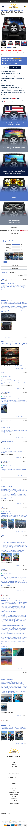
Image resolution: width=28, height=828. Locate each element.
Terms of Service (14, 798)
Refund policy (14, 800)
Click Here (14, 98)
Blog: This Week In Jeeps (14, 792)
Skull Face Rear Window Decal (7, 331)
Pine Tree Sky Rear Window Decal (7, 500)
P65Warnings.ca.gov (24, 230)
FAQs (14, 762)
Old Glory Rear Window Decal (7, 740)
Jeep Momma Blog (14, 794)
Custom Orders (14, 786)
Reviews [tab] (3, 272)
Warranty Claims (14, 768)
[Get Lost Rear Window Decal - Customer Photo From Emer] (7, 258)
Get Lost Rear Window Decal (6, 413)
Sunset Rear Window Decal (6, 385)
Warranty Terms (14, 766)
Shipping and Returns (14, 769)
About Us (14, 785)
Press (14, 790)
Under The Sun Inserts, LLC (13, 820)
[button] (24, 294)
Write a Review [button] (15, 265)
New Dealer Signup (14, 788)
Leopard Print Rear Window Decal (7, 434)
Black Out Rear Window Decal (7, 528)
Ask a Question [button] (15, 268)
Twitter (3, 810)
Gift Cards (14, 796)
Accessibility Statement (14, 773)
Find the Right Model (18, 58)
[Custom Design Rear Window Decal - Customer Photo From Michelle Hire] (16, 254)
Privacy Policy (14, 783)
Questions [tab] (12, 272)
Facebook (5, 810)
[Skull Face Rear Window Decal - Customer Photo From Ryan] (7, 254)
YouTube (8, 810)
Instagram (11, 810)
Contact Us (14, 764)
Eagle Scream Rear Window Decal (7, 291)
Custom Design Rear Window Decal (8, 365)
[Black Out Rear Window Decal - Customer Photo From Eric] (11, 258)
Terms (14, 771)
